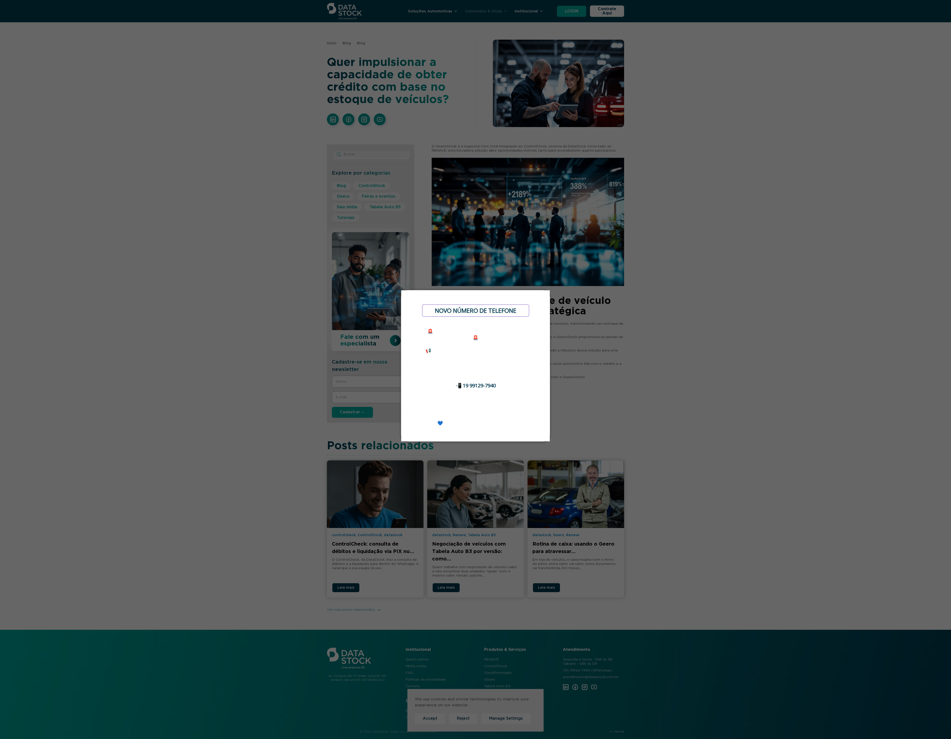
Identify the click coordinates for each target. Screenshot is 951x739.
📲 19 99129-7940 (475, 385)
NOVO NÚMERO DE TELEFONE (475, 310)
